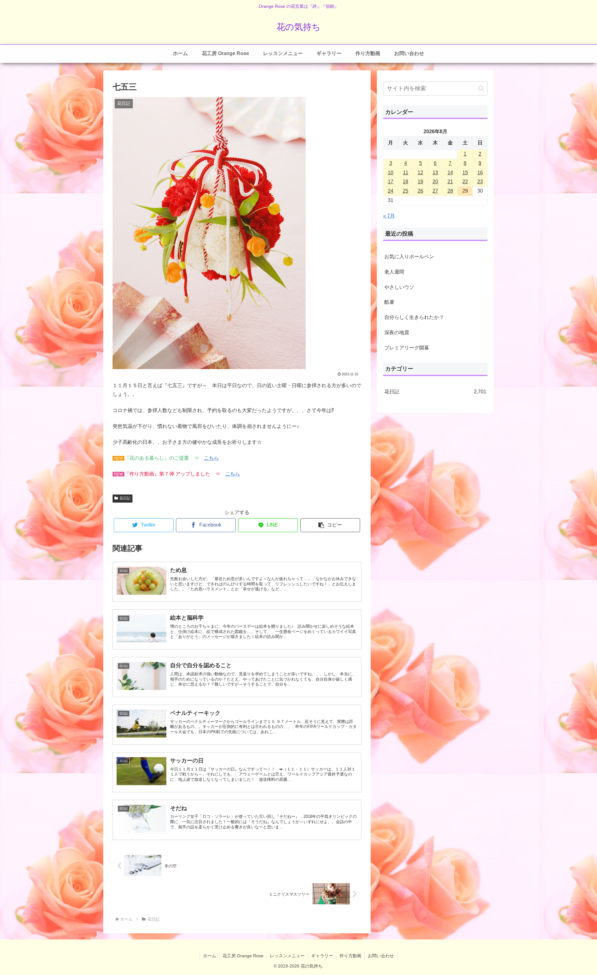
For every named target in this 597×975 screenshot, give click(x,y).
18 (405, 181)
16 (480, 172)
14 (450, 172)
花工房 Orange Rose (243, 955)
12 (420, 172)
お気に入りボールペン (409, 256)
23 (480, 181)
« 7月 (389, 215)
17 (390, 181)
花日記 (125, 498)
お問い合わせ (381, 955)
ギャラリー (322, 955)
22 (465, 181)
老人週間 (394, 271)
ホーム (209, 955)
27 (435, 191)
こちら (211, 458)
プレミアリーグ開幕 (406, 347)
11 (405, 172)
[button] (330, 525)
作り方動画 (350, 955)
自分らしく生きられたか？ (414, 317)
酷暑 (389, 302)
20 (435, 181)
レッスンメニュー (287, 955)
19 (420, 181)
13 (435, 172)
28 (450, 191)
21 (450, 181)
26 (420, 191)
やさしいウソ (399, 287)
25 (405, 191)
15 (465, 172)
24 (390, 191)
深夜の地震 (396, 332)
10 (390, 172)
